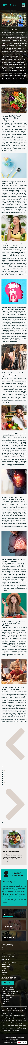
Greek (2, 1015)
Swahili (7, 1027)
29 (4, 784)
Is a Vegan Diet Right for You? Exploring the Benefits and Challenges (11, 118)
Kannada (24, 1017)
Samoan (12, 1025)
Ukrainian (11, 1028)
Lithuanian (3, 1020)
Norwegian (3, 1023)
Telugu (18, 1027)
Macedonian (14, 1020)
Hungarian (23, 1015)
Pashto (19, 1023)
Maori (9, 1030)
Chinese (12, 1030)
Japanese (19, 1017)
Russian (8, 1025)
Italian (15, 1017)
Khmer (6, 1018)
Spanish (3, 1027)
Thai (25, 1027)
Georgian (20, 1013)
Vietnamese (19, 1028)
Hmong (5, 1030)
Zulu (2, 1030)
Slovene (24, 1025)
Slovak (20, 1025)
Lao (25, 1018)
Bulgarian (3, 1012)
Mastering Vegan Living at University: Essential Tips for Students (14, 688)
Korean (10, 1018)
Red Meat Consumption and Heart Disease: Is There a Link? (12, 560)
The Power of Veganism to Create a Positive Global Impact (13, 183)
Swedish (11, 1027)
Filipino (2, 1028)
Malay (24, 1020)
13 (4, 776)
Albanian (17, 1008)
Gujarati (6, 1015)
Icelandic (11, 1017)
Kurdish (14, 1018)
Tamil (15, 1027)
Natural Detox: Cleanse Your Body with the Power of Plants (12, 245)
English (8, 1008)
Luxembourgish (20, 1018)
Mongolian (19, 1022)
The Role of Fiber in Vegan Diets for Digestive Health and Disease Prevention (13, 624)
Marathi (13, 1022)
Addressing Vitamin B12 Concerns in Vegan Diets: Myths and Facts (13, 435)
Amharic (21, 1008)
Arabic (24, 1008)
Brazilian (8, 1012)
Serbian (16, 1025)
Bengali (19, 1010)
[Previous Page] (15, 762)
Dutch (2, 1013)
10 (4, 770)
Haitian (11, 1015)
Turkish (7, 1028)
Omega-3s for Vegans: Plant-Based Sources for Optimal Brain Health (13, 308)
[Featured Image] (14, 100)
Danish (24, 1012)
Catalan (12, 1012)
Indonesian (3, 1017)
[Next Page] (15, 822)
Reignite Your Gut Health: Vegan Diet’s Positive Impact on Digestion (13, 498)
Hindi (19, 1015)
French (15, 1013)
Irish (8, 1017)
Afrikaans (12, 1008)
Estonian (7, 1013)
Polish (15, 1023)
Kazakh (3, 1018)
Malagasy (20, 1020)
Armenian (3, 1010)
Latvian (8, 1020)
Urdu (15, 1028)
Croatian (17, 1012)
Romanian (3, 1025)
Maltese (9, 1022)
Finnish (11, 1013)
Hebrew (15, 1015)
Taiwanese (17, 1030)
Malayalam (3, 1022)
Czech (20, 1012)
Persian (12, 1023)
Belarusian (14, 1010)
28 (4, 782)
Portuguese (23, 1023)
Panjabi (8, 1023)
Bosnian (24, 1010)
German (24, 1013)
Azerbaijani (9, 1010)
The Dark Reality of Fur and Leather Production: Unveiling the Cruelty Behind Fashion (13, 375)
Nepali (24, 1022)
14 (4, 778)
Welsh (24, 1028)
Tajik (22, 1027)
